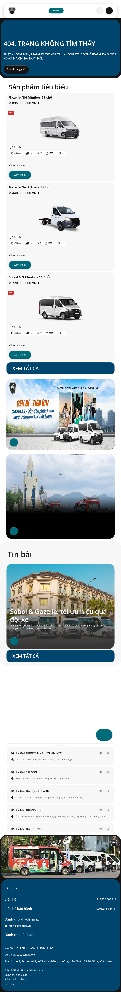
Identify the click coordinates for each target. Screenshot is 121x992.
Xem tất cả (25, 368)
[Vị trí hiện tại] (104, 735)
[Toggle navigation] (109, 10)
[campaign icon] (14, 442)
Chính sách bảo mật (16, 974)
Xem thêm (20, 174)
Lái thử (56, 10)
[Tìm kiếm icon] (99, 10)
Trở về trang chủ (16, 69)
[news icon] (14, 641)
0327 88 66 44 (107, 908)
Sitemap (9, 984)
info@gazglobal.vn (19, 925)
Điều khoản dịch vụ (15, 979)
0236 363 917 (108, 899)
